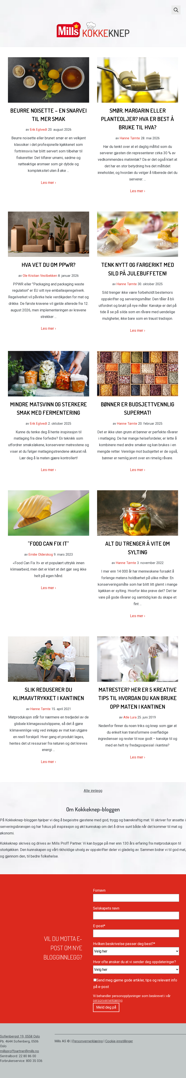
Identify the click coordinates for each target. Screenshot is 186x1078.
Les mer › (48, 182)
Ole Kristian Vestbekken (40, 276)
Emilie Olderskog (41, 555)
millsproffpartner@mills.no (19, 1051)
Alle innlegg (93, 791)
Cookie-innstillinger (119, 1041)
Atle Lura (130, 717)
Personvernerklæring (87, 1041)
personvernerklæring (107, 1000)
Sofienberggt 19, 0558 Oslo (20, 1036)
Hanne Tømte (130, 138)
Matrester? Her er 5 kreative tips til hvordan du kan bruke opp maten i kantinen (137, 698)
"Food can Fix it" (48, 543)
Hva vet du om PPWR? (49, 264)
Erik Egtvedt (38, 130)
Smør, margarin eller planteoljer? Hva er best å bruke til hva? (137, 119)
